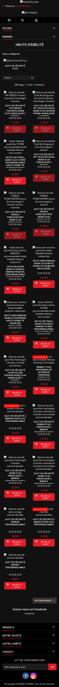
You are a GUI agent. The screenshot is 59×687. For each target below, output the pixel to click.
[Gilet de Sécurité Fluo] (15, 60)
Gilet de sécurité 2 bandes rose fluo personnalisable (44, 521)
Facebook (29, 613)
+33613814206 (23, 6)
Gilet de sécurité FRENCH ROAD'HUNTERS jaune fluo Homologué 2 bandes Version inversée (15, 219)
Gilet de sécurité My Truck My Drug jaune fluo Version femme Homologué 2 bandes (44, 111)
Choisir (19, 78)
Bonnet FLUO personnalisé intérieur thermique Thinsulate (44, 372)
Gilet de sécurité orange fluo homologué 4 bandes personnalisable (44, 427)
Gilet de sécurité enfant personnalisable (15, 564)
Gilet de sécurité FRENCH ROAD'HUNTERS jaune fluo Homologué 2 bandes (44, 215)
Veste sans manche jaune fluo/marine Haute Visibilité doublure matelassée (15, 320)
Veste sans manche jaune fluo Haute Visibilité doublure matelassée (44, 264)
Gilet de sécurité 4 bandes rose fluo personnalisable (15, 418)
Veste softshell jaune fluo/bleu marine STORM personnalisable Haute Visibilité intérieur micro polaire (44, 328)
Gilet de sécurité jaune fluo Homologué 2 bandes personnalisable (15, 475)
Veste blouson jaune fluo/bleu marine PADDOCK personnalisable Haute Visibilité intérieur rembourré (15, 274)
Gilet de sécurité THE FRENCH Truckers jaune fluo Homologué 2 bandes (15, 111)
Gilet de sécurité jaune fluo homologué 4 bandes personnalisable (44, 478)
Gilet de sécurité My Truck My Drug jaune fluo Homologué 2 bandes (43, 159)
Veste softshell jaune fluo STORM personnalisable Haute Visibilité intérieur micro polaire (15, 163)
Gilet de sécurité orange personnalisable (15, 521)
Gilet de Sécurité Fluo (15, 67)
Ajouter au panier (14, 129)
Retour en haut (45, 600)
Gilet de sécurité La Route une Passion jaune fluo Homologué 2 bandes (15, 375)
